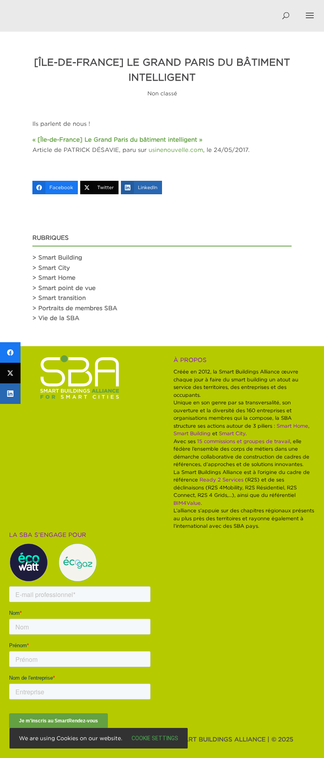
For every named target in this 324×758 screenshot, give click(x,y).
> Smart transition (59, 297)
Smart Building (192, 433)
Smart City (232, 433)
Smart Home (292, 425)
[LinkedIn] (10, 393)
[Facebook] (10, 352)
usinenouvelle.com (176, 149)
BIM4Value (187, 503)
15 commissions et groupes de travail (243, 441)
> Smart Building (57, 257)
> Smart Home (53, 277)
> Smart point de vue (64, 287)
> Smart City (51, 267)
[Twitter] (10, 373)
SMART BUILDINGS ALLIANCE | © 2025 (234, 739)
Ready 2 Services (221, 479)
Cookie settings (155, 738)
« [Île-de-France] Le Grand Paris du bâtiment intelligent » (117, 139)
